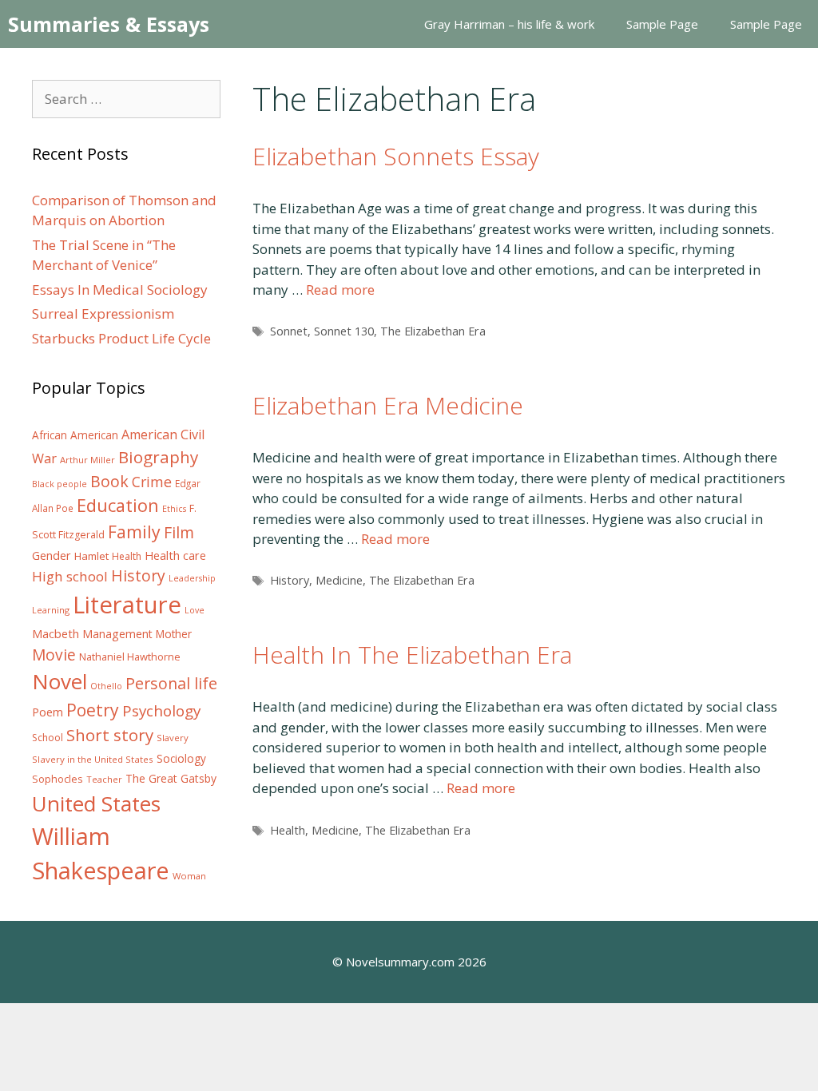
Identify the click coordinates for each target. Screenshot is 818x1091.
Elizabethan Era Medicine (387, 405)
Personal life (171, 683)
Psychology (161, 710)
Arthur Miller (87, 460)
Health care (175, 555)
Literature (127, 605)
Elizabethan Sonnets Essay (395, 156)
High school (70, 576)
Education (118, 505)
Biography (158, 457)
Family (134, 531)
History (289, 580)
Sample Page (662, 24)
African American (75, 435)
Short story (109, 735)
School (47, 737)
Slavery (173, 738)
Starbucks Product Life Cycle (121, 338)
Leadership (192, 578)
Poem (47, 712)
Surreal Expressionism (103, 313)
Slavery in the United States (92, 759)
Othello (106, 686)
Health (287, 830)
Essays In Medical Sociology (120, 289)
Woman (189, 876)
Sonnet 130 (344, 331)
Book (109, 481)
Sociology (181, 759)
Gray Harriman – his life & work (509, 24)
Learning (50, 610)
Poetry (92, 709)
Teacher (104, 779)
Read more (340, 289)
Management (117, 633)
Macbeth (55, 633)
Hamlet (91, 556)
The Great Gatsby (170, 778)
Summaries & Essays (108, 24)
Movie (54, 655)
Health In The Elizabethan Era (412, 654)
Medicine (339, 580)
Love (194, 610)
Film (179, 532)
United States (96, 803)
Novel (59, 681)
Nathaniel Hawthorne (130, 656)
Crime (152, 481)
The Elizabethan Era (433, 331)
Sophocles (57, 779)
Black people (59, 484)
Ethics (174, 508)
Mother (174, 634)
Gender (51, 555)
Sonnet (289, 331)
